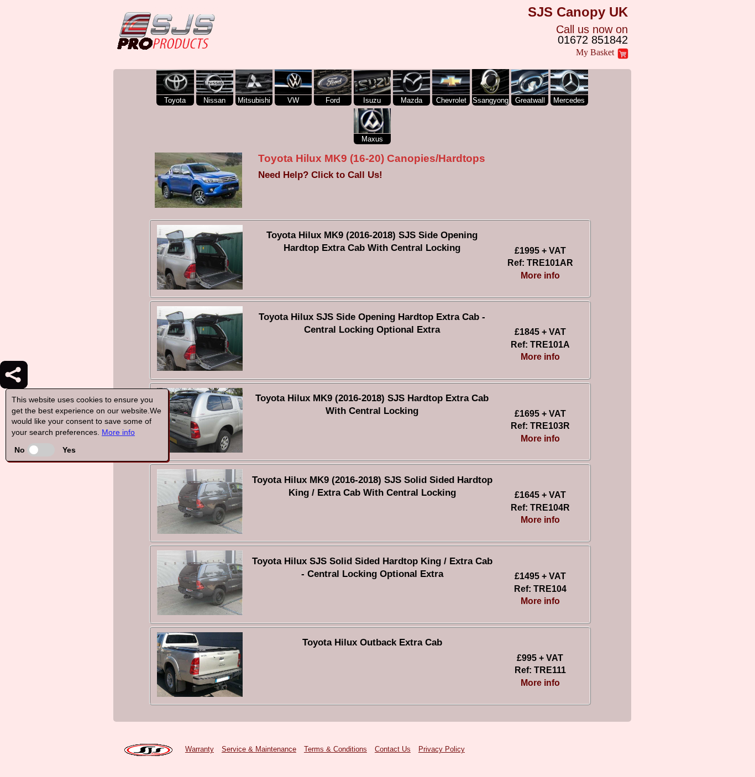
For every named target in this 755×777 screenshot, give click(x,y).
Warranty (199, 749)
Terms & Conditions (335, 749)
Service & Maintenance (259, 749)
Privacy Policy (441, 749)
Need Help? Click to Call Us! (320, 175)
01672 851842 (593, 40)
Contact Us (393, 749)
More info (118, 432)
